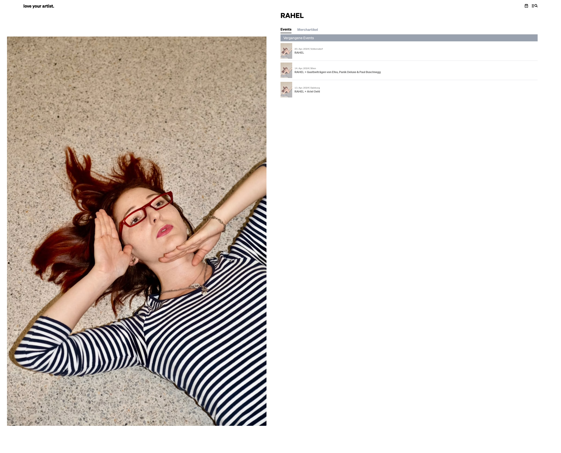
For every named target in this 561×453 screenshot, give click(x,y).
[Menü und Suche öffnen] (535, 6)
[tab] (287, 30)
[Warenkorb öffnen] (526, 6)
